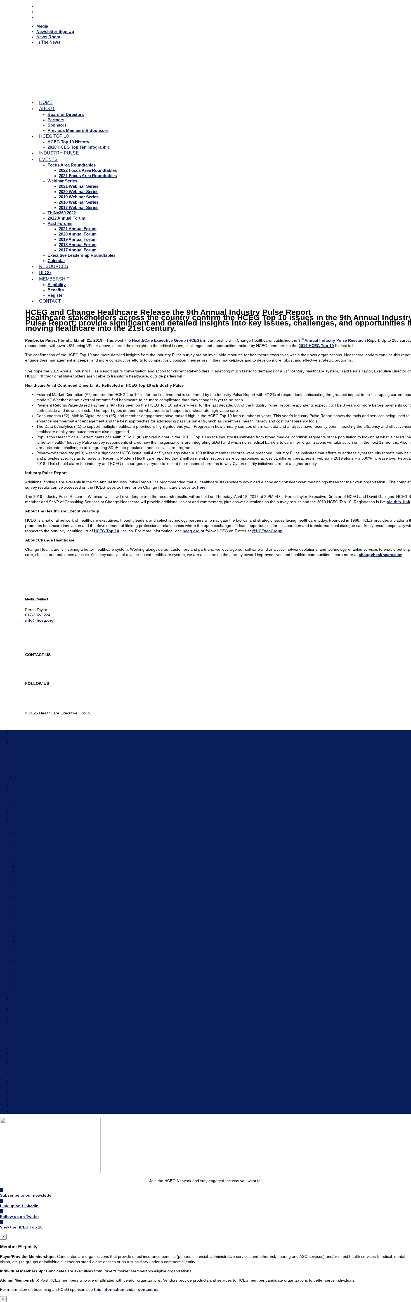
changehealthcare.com (380, 554)
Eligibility (57, 284)
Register (22, 1043)
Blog (15, 1008)
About (47, 108)
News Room (48, 36)
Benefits (56, 290)
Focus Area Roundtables (72, 165)
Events (48, 159)
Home (16, 732)
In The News (48, 42)
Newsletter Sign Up (55, 31)
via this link (398, 502)
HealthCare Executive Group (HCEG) (166, 340)
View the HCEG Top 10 (21, 1227)
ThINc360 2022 (62, 212)
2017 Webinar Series (78, 207)
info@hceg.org (39, 620)
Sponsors (57, 125)
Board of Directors (66, 114)
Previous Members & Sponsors (78, 130)
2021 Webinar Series (78, 186)
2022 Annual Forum (66, 218)
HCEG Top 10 (54, 136)
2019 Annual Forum (77, 239)
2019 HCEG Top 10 (316, 345)
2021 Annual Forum (77, 228)
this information (109, 1289)
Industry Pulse (25, 811)
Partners (56, 119)
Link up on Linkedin (19, 1206)
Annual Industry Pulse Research (335, 340)
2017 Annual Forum (77, 250)
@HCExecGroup (267, 531)
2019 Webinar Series (78, 196)
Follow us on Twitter (19, 1216)
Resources (21, 999)
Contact (50, 301)
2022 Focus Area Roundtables (88, 170)
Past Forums (60, 223)
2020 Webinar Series (78, 191)
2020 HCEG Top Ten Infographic (45, 801)
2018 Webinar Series (78, 202)
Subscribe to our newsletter (26, 1195)
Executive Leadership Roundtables (81, 255)
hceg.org (191, 531)
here (126, 487)
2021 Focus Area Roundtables (88, 175)
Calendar (23, 989)
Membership (54, 279)
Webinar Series (62, 181)
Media (42, 26)
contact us (148, 1289)
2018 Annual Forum (77, 244)
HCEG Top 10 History (68, 141)
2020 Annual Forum (77, 234)
